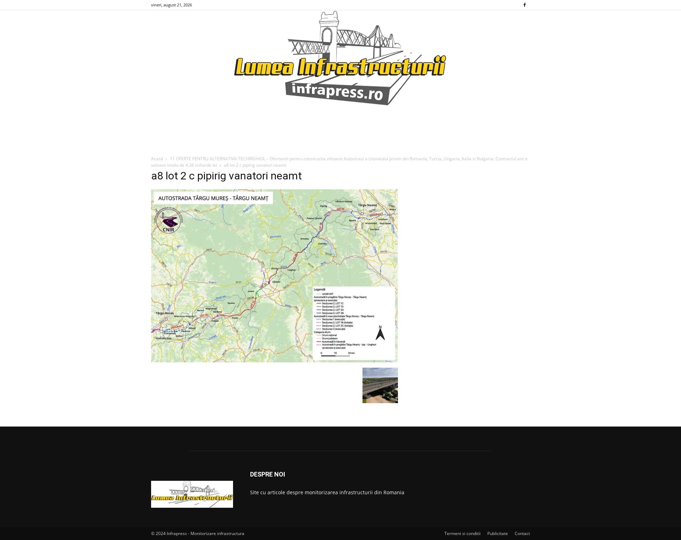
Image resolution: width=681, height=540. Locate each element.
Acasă (157, 159)
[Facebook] (524, 5)
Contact (522, 533)
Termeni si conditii (462, 533)
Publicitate (497, 533)
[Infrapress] (340, 57)
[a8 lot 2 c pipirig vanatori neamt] (274, 360)
